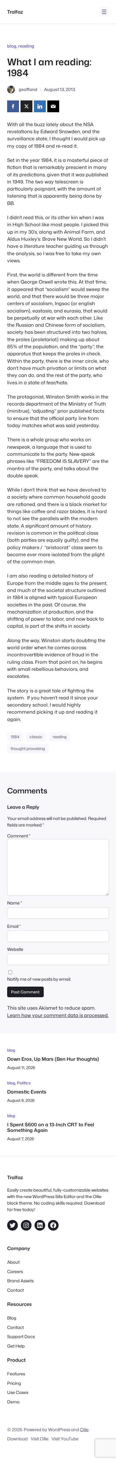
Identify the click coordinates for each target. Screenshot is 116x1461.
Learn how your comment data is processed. (58, 1015)
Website (15, 949)
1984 (15, 736)
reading (26, 46)
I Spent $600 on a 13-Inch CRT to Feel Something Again (50, 1127)
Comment (18, 836)
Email (14, 926)
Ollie (84, 1429)
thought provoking (28, 748)
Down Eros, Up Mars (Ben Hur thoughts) (53, 1059)
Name (14, 903)
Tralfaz (15, 11)
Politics (24, 1083)
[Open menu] (104, 12)
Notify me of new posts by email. (39, 979)
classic (36, 736)
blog (11, 46)
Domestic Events (26, 1091)
